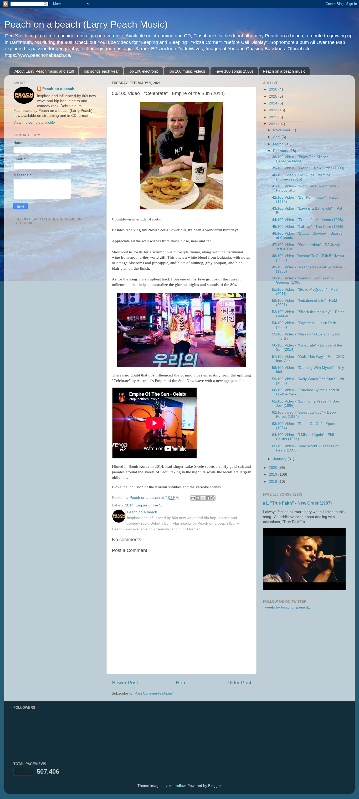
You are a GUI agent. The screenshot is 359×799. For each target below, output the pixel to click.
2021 (273, 124)
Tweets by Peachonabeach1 (286, 607)
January (280, 459)
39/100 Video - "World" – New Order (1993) (308, 168)
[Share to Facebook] (208, 498)
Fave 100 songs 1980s (234, 71)
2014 (129, 505)
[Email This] (193, 498)
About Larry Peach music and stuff (44, 71)
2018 (273, 482)
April (277, 137)
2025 (273, 96)
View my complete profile (34, 122)
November (282, 130)
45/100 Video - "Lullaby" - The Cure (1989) (307, 227)
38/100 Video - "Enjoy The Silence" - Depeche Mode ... (302, 159)
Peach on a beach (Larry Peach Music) (86, 24)
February (281, 151)
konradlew (176, 786)
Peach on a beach (58, 89)
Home (182, 682)
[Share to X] (203, 498)
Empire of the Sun (151, 505)
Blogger (214, 786)
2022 (273, 117)
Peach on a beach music (284, 71)
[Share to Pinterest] (213, 498)
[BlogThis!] (198, 498)
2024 (273, 103)
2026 (273, 89)
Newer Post (125, 682)
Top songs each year (101, 71)
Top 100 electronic (143, 71)
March (279, 144)
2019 (273, 474)
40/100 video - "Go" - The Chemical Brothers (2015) (301, 177)
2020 (273, 468)
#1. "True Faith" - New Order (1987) (297, 503)
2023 (273, 110)
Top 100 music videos (186, 71)
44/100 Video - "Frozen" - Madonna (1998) (307, 220)
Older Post (239, 682)
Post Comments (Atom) (154, 693)
